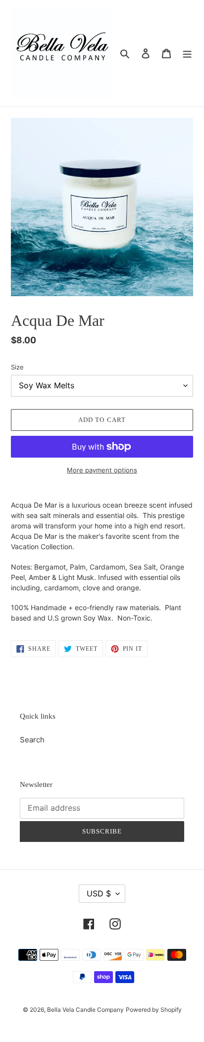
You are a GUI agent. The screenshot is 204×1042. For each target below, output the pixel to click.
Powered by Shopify (154, 1009)
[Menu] (187, 53)
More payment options (102, 470)
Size (17, 367)
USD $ (99, 893)
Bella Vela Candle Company (85, 1009)
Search (32, 739)
